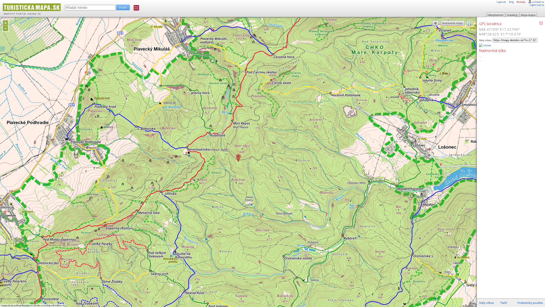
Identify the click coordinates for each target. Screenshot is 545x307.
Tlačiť (503, 303)
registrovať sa (536, 4)
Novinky (520, 1)
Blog (511, 1)
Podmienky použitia (530, 303)
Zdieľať (486, 45)
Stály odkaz (486, 303)
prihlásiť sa (538, 1)
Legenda (501, 1)
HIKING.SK (34, 13)
